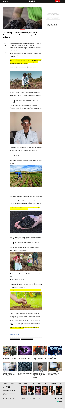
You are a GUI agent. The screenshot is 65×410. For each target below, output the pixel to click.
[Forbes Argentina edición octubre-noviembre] (51, 390)
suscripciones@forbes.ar (10, 394)
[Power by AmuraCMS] (59, 401)
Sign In (63, 1)
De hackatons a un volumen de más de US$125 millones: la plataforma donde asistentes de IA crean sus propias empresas (53, 18)
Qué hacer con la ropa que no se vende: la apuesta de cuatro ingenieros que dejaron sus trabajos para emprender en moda (53, 11)
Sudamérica (30, 339)
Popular (47, 7)
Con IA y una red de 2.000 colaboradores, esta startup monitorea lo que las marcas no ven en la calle (9, 357)
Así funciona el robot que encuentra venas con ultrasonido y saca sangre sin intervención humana (9, 373)
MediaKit (4, 398)
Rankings (39, 383)
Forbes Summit (53, 383)
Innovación (5, 383)
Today (60, 383)
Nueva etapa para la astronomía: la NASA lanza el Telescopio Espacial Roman (24, 357)
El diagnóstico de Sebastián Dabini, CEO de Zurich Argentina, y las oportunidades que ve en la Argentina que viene (53, 21)
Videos (46, 383)
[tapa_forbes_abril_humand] (31, 390)
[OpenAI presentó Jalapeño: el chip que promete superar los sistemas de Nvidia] (55, 350)
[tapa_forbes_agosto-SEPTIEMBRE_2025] (58, 390)
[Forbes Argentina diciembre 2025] (44, 390)
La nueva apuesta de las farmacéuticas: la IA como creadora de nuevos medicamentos (53, 373)
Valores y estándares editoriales (17, 398)
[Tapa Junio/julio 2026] (24, 390)
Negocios (26, 383)
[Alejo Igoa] (37, 390)
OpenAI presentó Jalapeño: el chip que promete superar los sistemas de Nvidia (54, 357)
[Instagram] (58, 399)
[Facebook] (5, 49)
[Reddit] (5, 50)
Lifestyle (32, 383)
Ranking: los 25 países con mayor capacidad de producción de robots (25, 373)
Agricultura (12, 339)
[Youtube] (60, 399)
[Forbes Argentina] (32, 1)
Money (19, 383)
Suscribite (58, 1)
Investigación (23, 339)
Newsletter (7, 398)
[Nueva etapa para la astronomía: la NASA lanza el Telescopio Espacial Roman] (25, 350)
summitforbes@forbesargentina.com (10, 393)
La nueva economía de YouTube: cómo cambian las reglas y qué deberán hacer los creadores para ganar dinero (39, 357)
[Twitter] (5, 47)
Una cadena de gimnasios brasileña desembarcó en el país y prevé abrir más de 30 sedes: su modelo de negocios (53, 14)
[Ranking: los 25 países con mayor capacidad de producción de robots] (25, 366)
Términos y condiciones (26, 398)
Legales (31, 398)
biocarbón (18, 339)
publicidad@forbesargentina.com (10, 390)
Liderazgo (12, 383)
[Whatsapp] (5, 45)
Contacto (11, 398)
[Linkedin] (5, 52)
